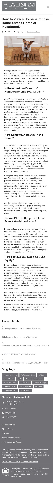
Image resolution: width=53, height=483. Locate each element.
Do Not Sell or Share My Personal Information (20, 462)
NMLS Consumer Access (12, 442)
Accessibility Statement (11, 438)
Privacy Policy (7, 429)
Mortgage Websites (19, 474)
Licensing (5, 433)
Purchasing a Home (33, 32)
